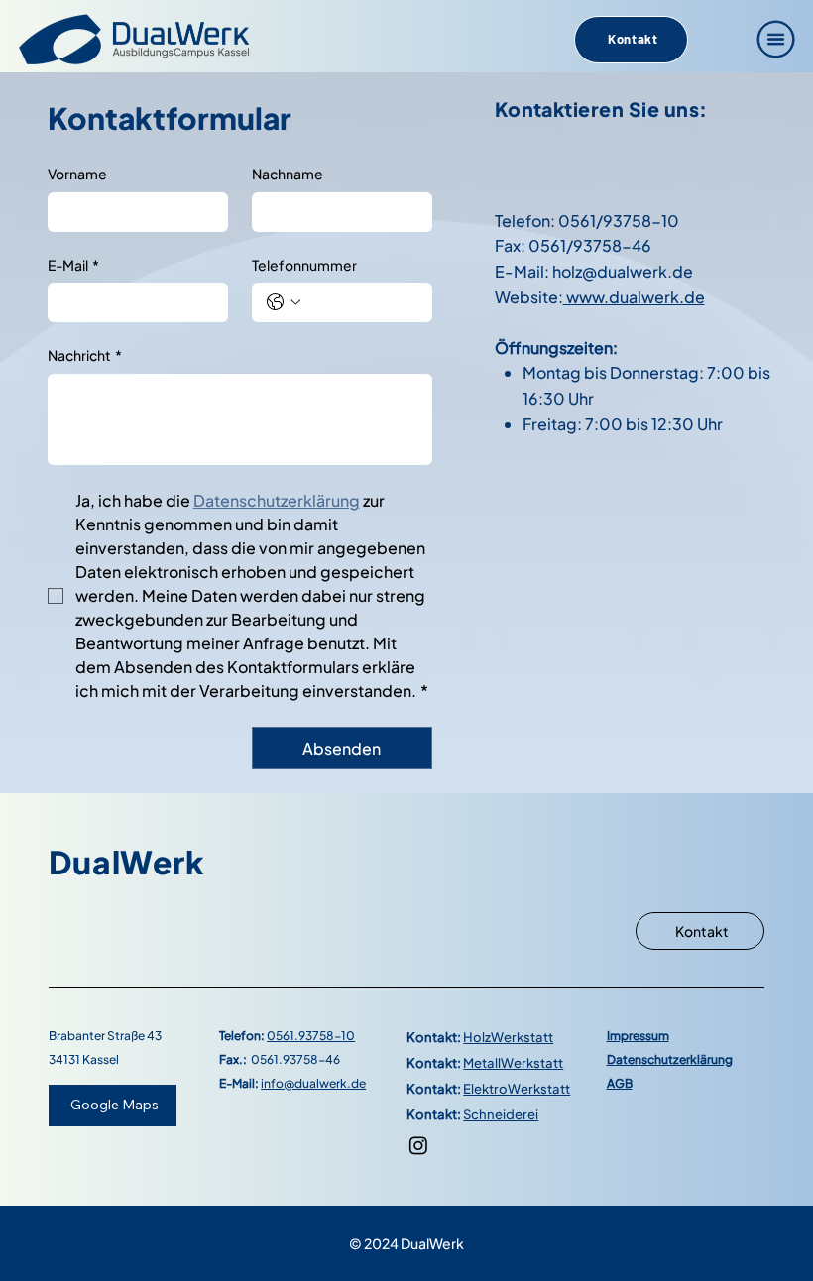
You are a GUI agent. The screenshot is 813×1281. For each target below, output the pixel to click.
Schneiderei (500, 1114)
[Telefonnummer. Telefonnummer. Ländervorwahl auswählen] (283, 302)
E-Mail (73, 265)
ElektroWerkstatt (516, 1088)
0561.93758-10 (311, 1035)
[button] (776, 39)
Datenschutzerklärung (670, 1059)
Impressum (638, 1035)
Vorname (77, 173)
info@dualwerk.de (313, 1083)
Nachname (287, 173)
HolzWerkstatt (508, 1036)
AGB (620, 1083)
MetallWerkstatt (513, 1062)
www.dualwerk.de (634, 297)
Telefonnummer (304, 265)
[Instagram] (418, 1145)
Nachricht (85, 355)
